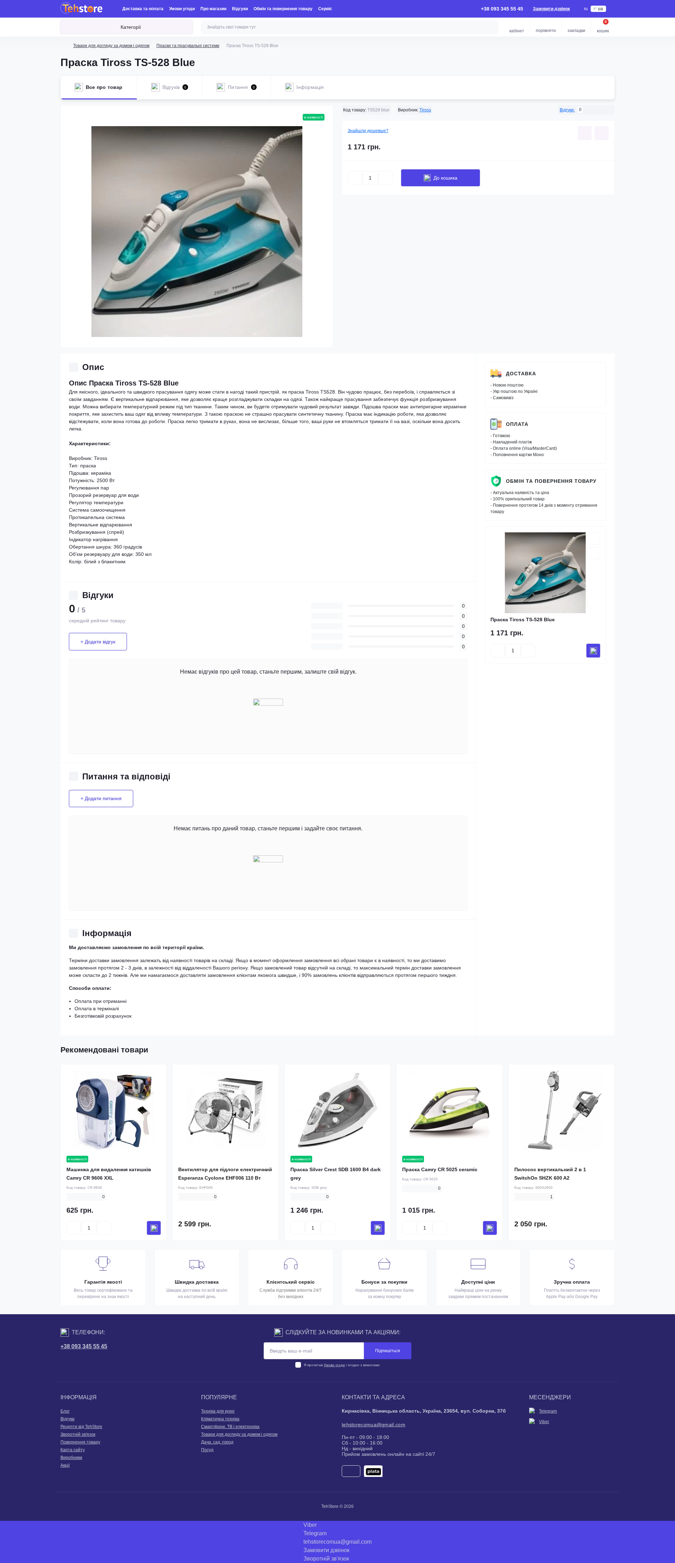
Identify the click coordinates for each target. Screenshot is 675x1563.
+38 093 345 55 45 (83, 1346)
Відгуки (240, 8)
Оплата (517, 424)
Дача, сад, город (217, 1442)
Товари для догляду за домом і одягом (111, 45)
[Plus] (385, 178)
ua (600, 8)
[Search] (492, 27)
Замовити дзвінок (551, 8)
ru (586, 8)
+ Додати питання (101, 798)
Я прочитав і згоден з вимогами (342, 1365)
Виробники (71, 1457)
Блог (65, 1411)
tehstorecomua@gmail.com (373, 1424)
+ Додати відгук (98, 641)
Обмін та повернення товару (283, 8)
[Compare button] (601, 133)
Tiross (425, 110)
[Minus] (355, 178)
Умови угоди (182, 8)
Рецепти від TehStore (81, 1426)
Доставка (521, 373)
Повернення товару (80, 1442)
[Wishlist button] (585, 133)
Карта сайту (72, 1449)
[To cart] (593, 650)
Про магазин (213, 8)
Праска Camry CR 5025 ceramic (439, 1169)
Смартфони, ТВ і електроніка (230, 1426)
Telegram (548, 1411)
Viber (544, 1421)
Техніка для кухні (217, 1411)
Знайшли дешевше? (368, 130)
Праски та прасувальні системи (187, 45)
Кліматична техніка (220, 1418)
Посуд (207, 1449)
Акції (65, 1465)
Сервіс (325, 8)
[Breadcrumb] (63, 45)
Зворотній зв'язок (77, 1434)
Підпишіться (387, 1350)
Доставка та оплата (142, 8)
